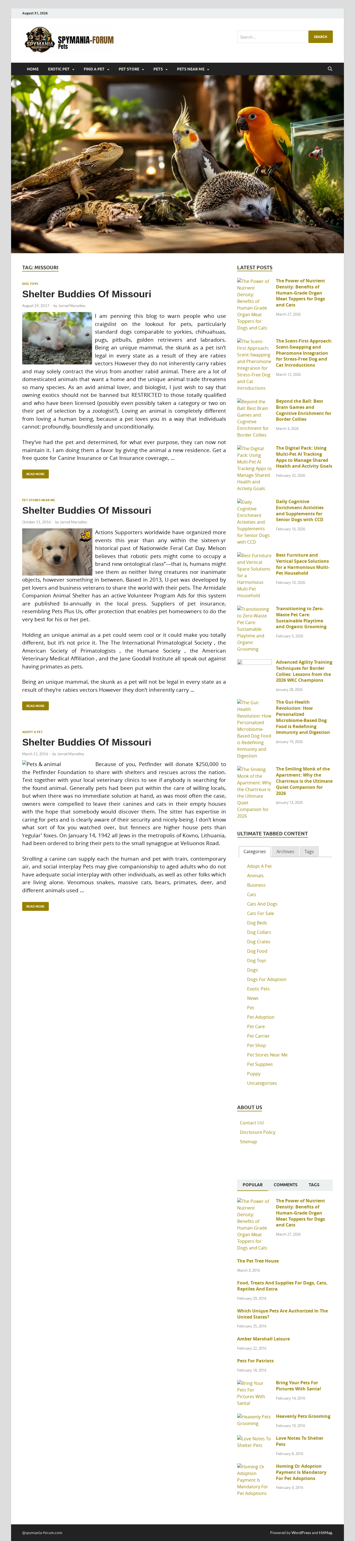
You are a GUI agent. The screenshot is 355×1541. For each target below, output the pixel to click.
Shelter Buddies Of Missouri (86, 293)
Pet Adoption (261, 1017)
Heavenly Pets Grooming (303, 1416)
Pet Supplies (260, 1064)
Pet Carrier (258, 1036)
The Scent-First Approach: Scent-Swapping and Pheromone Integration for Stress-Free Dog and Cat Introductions (304, 353)
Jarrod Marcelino (71, 305)
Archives (285, 851)
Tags (309, 851)
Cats (251, 894)
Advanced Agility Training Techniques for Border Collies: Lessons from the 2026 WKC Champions (304, 671)
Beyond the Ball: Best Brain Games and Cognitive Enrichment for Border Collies (303, 410)
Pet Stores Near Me (38, 500)
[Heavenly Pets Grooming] (254, 1417)
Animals (255, 876)
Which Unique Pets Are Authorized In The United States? (282, 1314)
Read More (33, 473)
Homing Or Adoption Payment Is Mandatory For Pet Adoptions (301, 1472)
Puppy (253, 1074)
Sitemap (248, 1142)
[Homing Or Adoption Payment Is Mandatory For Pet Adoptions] (254, 1467)
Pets (158, 69)
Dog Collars (259, 932)
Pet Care (256, 1026)
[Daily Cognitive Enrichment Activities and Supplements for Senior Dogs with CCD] (254, 502)
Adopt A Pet (32, 732)
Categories (255, 851)
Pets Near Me (190, 69)
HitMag (325, 1532)
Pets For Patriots (255, 1361)
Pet (250, 1008)
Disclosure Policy (257, 1132)
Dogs (252, 970)
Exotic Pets (258, 989)
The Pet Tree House (258, 1261)
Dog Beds (257, 923)
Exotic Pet (59, 69)
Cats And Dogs (262, 904)
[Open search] (330, 69)
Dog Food (257, 951)
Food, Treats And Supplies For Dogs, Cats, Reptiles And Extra (282, 1286)
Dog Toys (30, 284)
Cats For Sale (260, 913)
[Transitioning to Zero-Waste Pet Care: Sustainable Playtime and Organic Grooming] (254, 609)
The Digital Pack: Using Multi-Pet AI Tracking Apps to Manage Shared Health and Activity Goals (304, 457)
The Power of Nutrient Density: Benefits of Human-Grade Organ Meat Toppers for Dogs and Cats (300, 293)
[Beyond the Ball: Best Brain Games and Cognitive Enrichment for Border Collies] (254, 402)
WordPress (301, 1532)
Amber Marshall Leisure (263, 1339)
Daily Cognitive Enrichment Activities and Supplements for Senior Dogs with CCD (300, 510)
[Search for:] (285, 37)
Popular (253, 1184)
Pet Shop (256, 1045)
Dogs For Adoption (266, 979)
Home (33, 69)
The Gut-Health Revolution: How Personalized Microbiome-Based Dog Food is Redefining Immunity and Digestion (303, 717)
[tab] (255, 851)
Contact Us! (252, 1123)
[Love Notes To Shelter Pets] (254, 1439)
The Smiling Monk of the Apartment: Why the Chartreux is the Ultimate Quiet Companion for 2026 (304, 781)
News (252, 998)
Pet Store (129, 69)
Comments (286, 1184)
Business (256, 885)
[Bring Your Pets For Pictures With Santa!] (254, 1383)
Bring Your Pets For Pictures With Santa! (298, 1386)
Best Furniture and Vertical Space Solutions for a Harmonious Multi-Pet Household (302, 564)
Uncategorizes (262, 1083)
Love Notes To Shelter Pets (299, 1441)
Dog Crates (258, 942)
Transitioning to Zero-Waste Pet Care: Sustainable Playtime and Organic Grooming (301, 617)
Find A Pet (94, 69)
